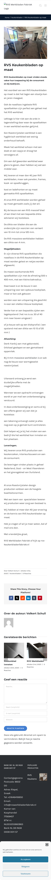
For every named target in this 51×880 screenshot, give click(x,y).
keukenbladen (15, 573)
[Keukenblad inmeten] (14, 644)
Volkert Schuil (13, 571)
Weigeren (25, 866)
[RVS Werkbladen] (37, 644)
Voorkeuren (25, 874)
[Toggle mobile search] (40, 5)
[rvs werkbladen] (25, 43)
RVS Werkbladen (35, 661)
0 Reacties (27, 573)
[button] (47, 844)
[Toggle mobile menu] (45, 5)
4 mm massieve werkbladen (22, 357)
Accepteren (25, 859)
